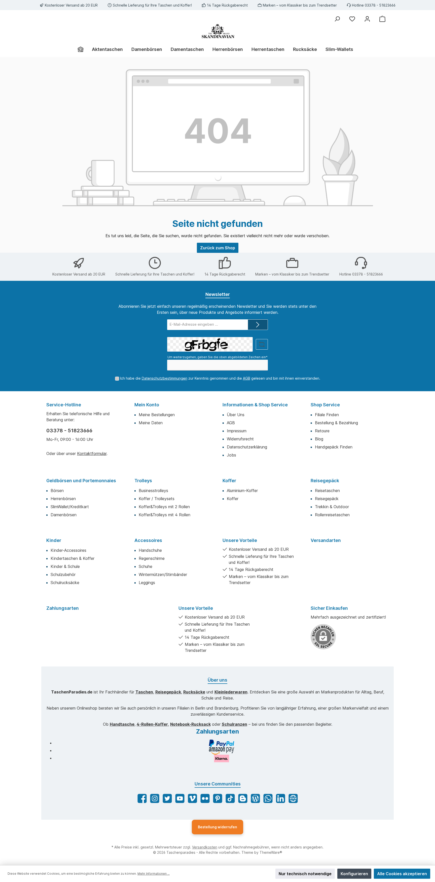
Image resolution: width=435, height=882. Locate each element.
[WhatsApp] (268, 798)
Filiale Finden (327, 414)
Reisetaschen (327, 490)
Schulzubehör (63, 574)
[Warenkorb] (382, 19)
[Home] (83, 49)
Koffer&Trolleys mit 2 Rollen (164, 506)
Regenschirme (152, 558)
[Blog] (255, 798)
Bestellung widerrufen (217, 827)
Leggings (147, 582)
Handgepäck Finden (333, 446)
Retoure (322, 430)
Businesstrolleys (153, 490)
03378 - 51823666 (69, 431)
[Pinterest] (217, 798)
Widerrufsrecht (240, 438)
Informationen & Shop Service (255, 404)
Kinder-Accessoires (68, 550)
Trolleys (143, 480)
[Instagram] (154, 798)
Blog (319, 438)
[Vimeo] (192, 798)
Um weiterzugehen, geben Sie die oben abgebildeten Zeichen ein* (217, 357)
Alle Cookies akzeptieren (402, 873)
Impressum (236, 430)
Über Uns (235, 414)
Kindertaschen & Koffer (72, 558)
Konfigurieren (354, 873)
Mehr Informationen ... (153, 873)
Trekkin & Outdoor (332, 506)
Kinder (53, 540)
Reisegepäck (325, 480)
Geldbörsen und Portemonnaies (81, 480)
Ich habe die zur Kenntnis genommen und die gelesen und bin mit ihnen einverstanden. (220, 378)
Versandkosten (204, 847)
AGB (246, 378)
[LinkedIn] (280, 798)
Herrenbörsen (63, 498)
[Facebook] (142, 798)
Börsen (57, 490)
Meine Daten (151, 422)
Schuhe (145, 566)
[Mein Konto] (367, 19)
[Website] (293, 798)
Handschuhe (150, 550)
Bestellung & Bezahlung (336, 422)
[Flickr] (205, 798)
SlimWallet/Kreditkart (70, 506)
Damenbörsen (64, 514)
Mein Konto (146, 404)
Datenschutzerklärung (247, 446)
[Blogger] (242, 798)
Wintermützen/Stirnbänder (163, 574)
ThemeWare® (271, 852)
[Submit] (258, 324)
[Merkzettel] (352, 19)
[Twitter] (167, 798)
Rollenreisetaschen (332, 514)
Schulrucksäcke (65, 582)
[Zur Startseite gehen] (217, 31)
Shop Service (325, 404)
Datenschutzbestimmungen (164, 378)
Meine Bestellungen (157, 414)
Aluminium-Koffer (242, 490)
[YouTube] (180, 798)
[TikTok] (230, 798)
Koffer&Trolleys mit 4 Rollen (164, 514)
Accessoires (148, 540)
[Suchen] (337, 19)
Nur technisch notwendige (305, 873)
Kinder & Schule (65, 566)
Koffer (229, 480)
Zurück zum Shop (217, 247)
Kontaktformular (91, 453)
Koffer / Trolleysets (156, 498)
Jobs (231, 455)
